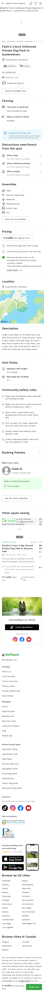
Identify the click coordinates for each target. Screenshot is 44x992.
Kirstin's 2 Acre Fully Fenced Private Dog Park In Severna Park (17, 548)
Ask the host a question (16, 498)
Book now (34, 987)
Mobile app (7, 735)
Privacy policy (8, 686)
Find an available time (15, 91)
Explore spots (8, 711)
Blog (4, 731)
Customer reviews (10, 726)
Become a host (9, 721)
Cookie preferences (11, 691)
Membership (8, 716)
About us (6, 671)
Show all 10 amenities (15, 219)
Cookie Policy (24, 981)
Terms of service (9, 681)
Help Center (7, 696)
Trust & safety (8, 676)
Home (5, 706)
